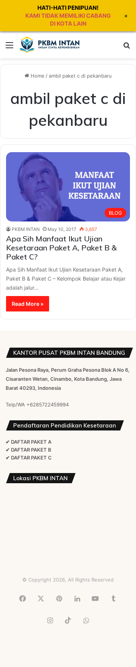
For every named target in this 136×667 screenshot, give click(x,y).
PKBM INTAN (26, 229)
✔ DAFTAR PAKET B (28, 450)
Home (37, 76)
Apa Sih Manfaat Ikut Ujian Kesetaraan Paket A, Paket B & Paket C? (61, 247)
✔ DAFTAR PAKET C (29, 458)
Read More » (27, 304)
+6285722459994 (47, 404)
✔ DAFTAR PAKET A (28, 442)
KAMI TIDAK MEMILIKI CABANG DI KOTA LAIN (68, 19)
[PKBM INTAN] (49, 45)
